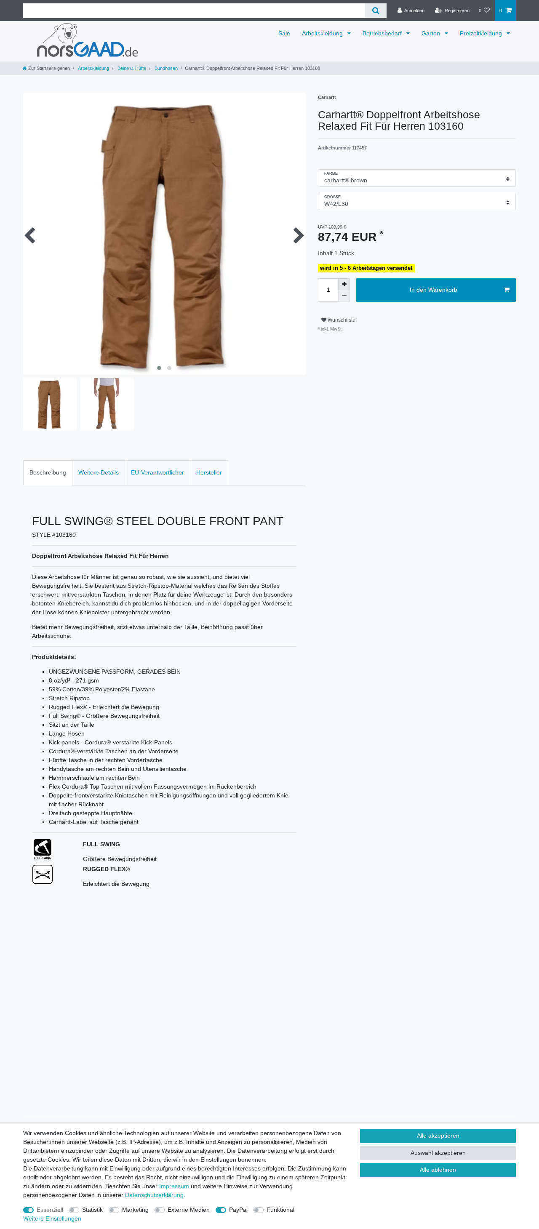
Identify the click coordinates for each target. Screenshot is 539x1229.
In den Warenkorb (433, 289)
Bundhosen (165, 68)
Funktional (280, 1209)
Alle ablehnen (438, 1169)
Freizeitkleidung (482, 33)
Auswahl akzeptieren (438, 1152)
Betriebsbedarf (383, 33)
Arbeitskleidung (323, 33)
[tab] (47, 472)
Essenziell (50, 1209)
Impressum (174, 1186)
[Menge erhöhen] (344, 284)
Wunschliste (340, 320)
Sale (284, 33)
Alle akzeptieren (438, 1135)
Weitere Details (98, 472)
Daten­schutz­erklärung (154, 1195)
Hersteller (209, 472)
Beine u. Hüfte (131, 68)
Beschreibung (47, 472)
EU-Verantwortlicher (157, 472)
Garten (432, 33)
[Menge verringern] (344, 296)
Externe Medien (189, 1209)
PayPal (238, 1209)
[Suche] (376, 10)
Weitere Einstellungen (52, 1218)
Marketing (135, 1209)
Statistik (92, 1209)
